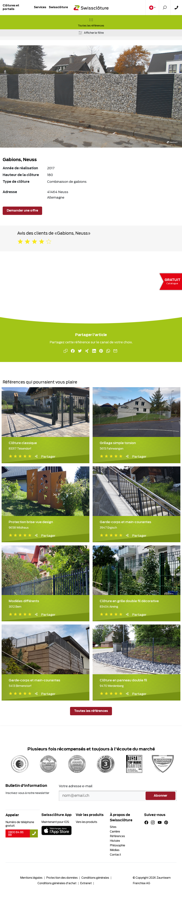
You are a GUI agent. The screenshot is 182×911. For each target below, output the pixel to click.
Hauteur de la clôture (21, 175)
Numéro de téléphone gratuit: (20, 824)
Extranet (86, 883)
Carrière (115, 831)
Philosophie (117, 845)
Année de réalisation (20, 168)
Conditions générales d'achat (57, 883)
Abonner (160, 795)
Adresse (10, 192)
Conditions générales (95, 878)
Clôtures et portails (11, 7)
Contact (176, 7)
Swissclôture (58, 7)
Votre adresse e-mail (75, 786)
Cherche (164, 7)
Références (117, 836)
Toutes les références (91, 26)
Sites (113, 827)
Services (40, 7)
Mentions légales (31, 878)
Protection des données (62, 878)
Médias (114, 850)
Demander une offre (22, 210)
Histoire (115, 841)
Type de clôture (16, 181)
